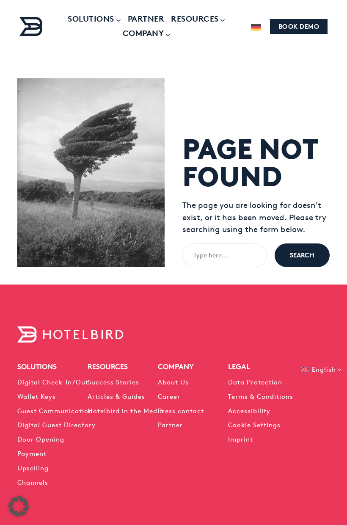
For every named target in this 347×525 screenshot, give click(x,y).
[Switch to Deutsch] (256, 27)
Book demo (298, 26)
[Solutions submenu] (117, 19)
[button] (18, 506)
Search (302, 255)
